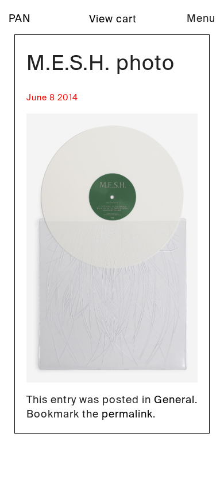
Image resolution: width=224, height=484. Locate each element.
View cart (113, 19)
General (174, 400)
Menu (201, 18)
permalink (127, 414)
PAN (20, 18)
